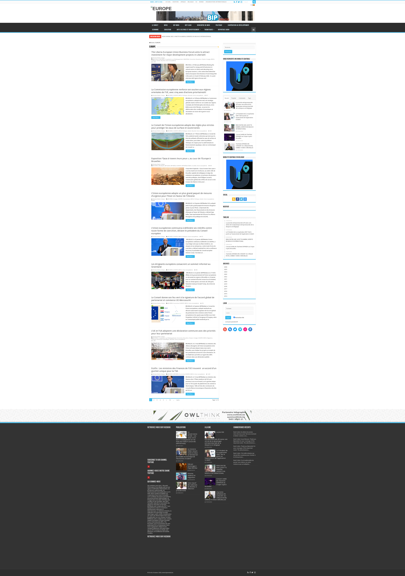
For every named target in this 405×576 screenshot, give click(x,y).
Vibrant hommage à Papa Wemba (192, 466)
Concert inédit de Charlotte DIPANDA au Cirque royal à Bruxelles (244, 136)
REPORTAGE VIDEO (187, 165)
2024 (225, 272)
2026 (225, 267)
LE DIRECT (155, 25)
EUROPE (175, 95)
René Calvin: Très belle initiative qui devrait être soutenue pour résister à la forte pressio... (244, 455)
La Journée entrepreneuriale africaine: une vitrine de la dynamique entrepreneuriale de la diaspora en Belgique (216, 438)
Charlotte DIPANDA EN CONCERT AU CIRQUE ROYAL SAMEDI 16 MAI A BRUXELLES (244, 145)
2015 (225, 293)
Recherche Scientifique (163, 339)
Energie (208, 59)
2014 (225, 296)
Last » (178, 400)
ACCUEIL (168, 2)
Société (194, 165)
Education (167, 30)
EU (196, 2)
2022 (225, 276)
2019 (225, 284)
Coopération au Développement (238, 25)
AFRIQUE (183, 2)
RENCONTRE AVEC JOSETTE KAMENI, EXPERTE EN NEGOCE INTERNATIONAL (244, 127)
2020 (225, 281)
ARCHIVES (162, 59)
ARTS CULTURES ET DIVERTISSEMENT (188, 30)
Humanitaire (186, 199)
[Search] (254, 1)
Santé (158, 60)
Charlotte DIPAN (167, 36)
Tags (249, 98)
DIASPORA (176, 2)
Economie (155, 30)
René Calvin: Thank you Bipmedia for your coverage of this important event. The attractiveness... (244, 448)
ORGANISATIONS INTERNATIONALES (216, 2)
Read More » (190, 82)
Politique (219, 25)
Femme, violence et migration (191, 475)
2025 (225, 269)
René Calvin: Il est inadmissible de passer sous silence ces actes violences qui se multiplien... (243, 462)
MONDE (201, 2)
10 (170, 400)
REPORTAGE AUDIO (223, 30)
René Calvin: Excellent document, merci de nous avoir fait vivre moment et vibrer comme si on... (244, 434)
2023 (225, 274)
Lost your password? (231, 322)
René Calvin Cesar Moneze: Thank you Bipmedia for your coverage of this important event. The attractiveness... (244, 441)
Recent (227, 98)
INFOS (166, 25)
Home (152, 42)
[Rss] (234, 2)
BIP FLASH (188, 25)
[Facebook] (236, 2)
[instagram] (241, 2)
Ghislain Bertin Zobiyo (159, 58)
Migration (209, 338)
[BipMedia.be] (161, 8)
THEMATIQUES (208, 30)
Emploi (204, 59)
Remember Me (239, 317)
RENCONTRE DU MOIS (203, 25)
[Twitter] (239, 2)
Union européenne (170, 60)
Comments (242, 98)
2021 (225, 279)
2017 (225, 289)
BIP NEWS (176, 25)
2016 (225, 291)
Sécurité (163, 60)
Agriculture (156, 59)
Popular (233, 98)
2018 (225, 286)
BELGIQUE (191, 2)
